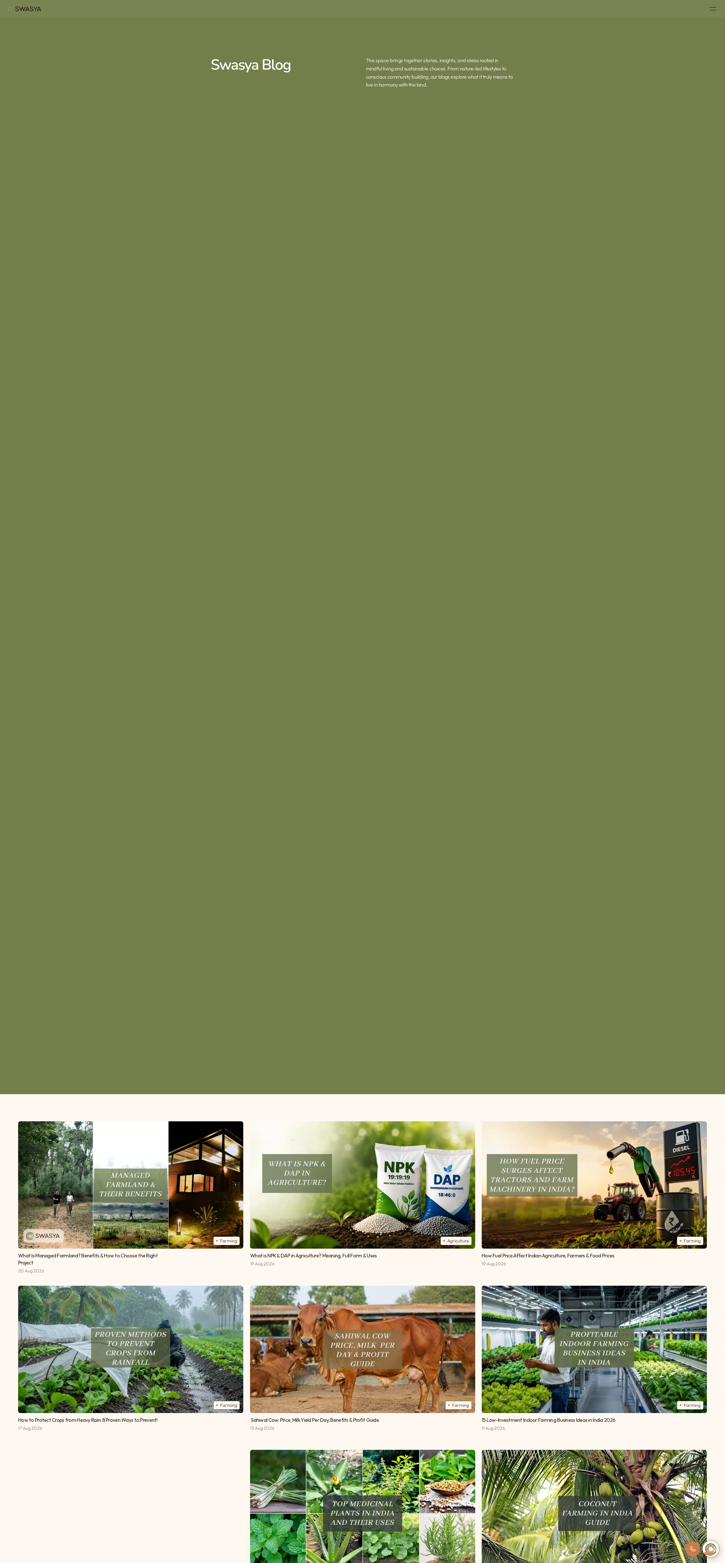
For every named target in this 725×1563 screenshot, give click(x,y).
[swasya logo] (24, 8)
